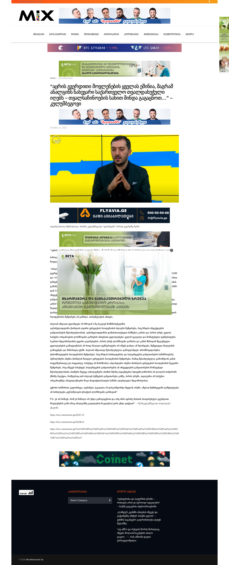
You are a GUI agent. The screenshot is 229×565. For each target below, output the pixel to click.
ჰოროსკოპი (111, 34)
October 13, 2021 (58, 127)
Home (53, 78)
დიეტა (75, 34)
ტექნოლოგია (172, 34)
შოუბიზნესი (91, 34)
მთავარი (38, 34)
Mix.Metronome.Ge (34, 559)
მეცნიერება (151, 34)
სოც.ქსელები (57, 34)
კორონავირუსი (65, 78)
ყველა (190, 34)
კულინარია (131, 34)
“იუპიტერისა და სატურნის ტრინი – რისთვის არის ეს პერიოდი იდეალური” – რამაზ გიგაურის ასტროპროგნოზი (138, 503)
